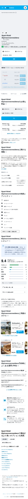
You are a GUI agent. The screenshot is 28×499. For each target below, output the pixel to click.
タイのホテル (5, 469)
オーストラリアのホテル (7, 449)
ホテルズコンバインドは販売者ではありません (13, 481)
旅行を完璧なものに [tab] (6, 442)
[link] (10, 335)
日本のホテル (5, 455)
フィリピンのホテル (6, 463)
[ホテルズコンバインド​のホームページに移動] (9, 8)
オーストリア (9, 493)
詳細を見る (20, 332)
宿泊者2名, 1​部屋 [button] (7, 55)
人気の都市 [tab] (12, 439)
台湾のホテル (5, 451)
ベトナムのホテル (6, 465)
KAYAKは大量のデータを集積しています (12, 485)
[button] (2, 7)
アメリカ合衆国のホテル (7, 459)
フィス (5, 496)
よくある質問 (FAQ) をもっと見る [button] (14, 389)
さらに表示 (3, 169)
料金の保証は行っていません (12, 477)
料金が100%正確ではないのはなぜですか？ (13, 487)
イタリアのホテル (6, 467)
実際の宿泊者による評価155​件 (18, 46)
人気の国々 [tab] (4, 439)
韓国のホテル (5, 457)
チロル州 (18, 493)
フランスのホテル (6, 461)
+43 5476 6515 (5, 44)
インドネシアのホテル (7, 453)
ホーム (4, 493)
